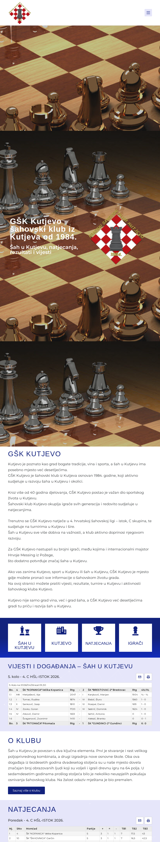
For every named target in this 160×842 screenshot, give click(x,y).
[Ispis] (148, 677)
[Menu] (148, 12)
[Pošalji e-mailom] (139, 677)
